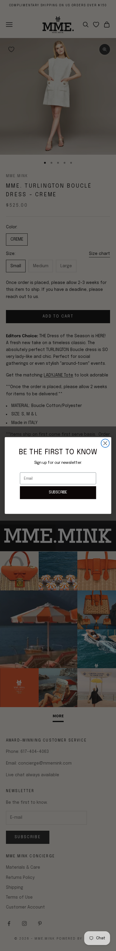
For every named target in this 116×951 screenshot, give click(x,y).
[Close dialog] (105, 443)
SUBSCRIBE (58, 492)
